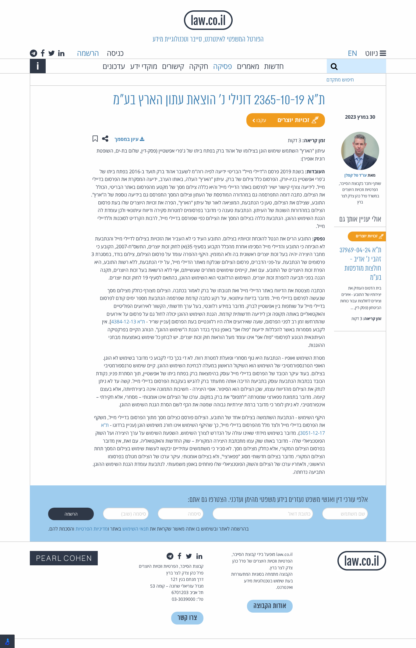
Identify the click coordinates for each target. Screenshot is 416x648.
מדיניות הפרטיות (92, 528)
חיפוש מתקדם (340, 79)
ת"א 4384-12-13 (128, 321)
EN (352, 53)
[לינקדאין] (61, 53)
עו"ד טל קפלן (355, 175)
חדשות (274, 66)
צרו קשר (187, 618)
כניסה (115, 53)
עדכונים (114, 66)
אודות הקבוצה (269, 606)
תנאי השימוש (135, 528)
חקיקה (198, 66)
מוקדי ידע (143, 66)
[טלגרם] (33, 53)
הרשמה (88, 53)
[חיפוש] (334, 66)
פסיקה (222, 66)
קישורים (173, 66)
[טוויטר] (51, 53)
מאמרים (248, 66)
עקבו (260, 120)
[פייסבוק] (43, 53)
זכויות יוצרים (293, 120)
